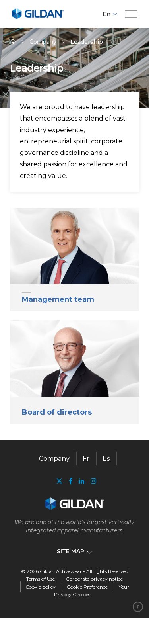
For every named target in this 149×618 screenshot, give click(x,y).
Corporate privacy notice (94, 579)
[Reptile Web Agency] (138, 607)
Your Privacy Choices (91, 590)
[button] (131, 14)
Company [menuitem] (54, 458)
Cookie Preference (87, 587)
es (106, 458)
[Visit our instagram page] (91, 481)
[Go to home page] (38, 17)
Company (42, 41)
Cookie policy (40, 587)
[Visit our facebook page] (70, 481)
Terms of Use (40, 579)
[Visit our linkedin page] (81, 481)
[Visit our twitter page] (59, 482)
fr (86, 458)
